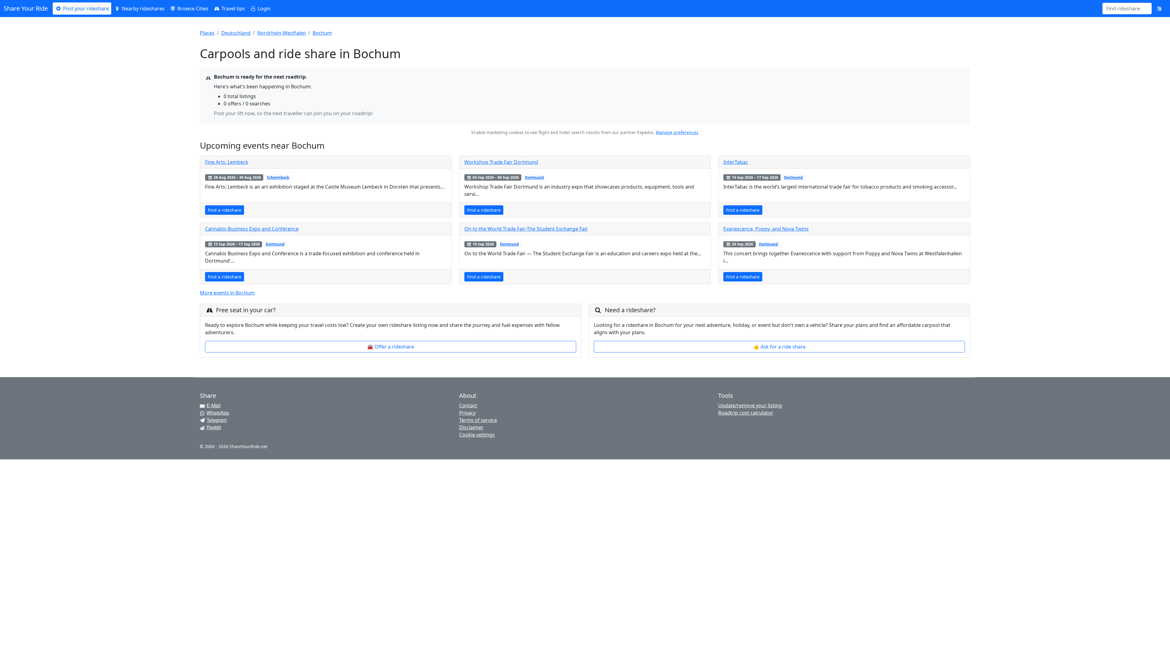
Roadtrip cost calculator (745, 412)
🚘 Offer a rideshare (390, 346)
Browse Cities (192, 8)
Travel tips (232, 8)
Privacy (467, 412)
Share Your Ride (26, 8)
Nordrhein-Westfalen (281, 33)
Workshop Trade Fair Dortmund (501, 162)
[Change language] (1159, 8)
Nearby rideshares (143, 8)
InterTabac (735, 162)
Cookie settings (477, 434)
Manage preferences (677, 132)
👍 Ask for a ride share (779, 346)
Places (207, 33)
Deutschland (235, 33)
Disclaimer (471, 427)
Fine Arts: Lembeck (226, 162)
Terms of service (478, 420)
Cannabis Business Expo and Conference (252, 228)
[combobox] (1123, 8)
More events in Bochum (227, 292)
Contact (468, 405)
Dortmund (534, 177)
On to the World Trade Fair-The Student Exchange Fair (526, 228)
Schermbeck (278, 177)
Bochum (322, 33)
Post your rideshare (85, 8)
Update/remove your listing (750, 405)
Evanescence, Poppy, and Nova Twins (766, 228)
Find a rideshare (224, 210)
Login (264, 8)
